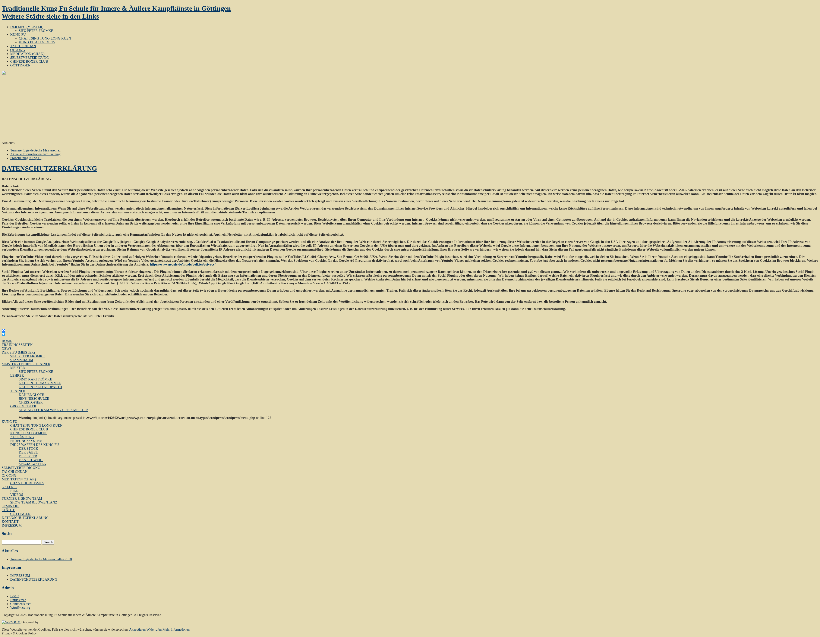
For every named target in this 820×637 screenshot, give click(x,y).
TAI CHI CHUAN (23, 46)
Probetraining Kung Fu (25, 158)
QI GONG (17, 50)
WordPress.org (20, 607)
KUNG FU (18, 34)
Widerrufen (154, 629)
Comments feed (20, 604)
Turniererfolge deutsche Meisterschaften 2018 (41, 559)
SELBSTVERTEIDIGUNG (29, 57)
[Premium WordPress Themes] (11, 622)
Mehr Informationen (176, 629)
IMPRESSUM (20, 575)
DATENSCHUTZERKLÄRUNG (49, 168)
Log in (14, 596)
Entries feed (18, 600)
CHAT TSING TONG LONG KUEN (45, 38)
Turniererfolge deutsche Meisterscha (34, 150)
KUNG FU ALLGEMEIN (37, 42)
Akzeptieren (137, 629)
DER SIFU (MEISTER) (26, 27)
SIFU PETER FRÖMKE (36, 30)
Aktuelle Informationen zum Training (35, 154)
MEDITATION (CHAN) (27, 54)
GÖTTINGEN (20, 65)
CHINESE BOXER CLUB (29, 61)
